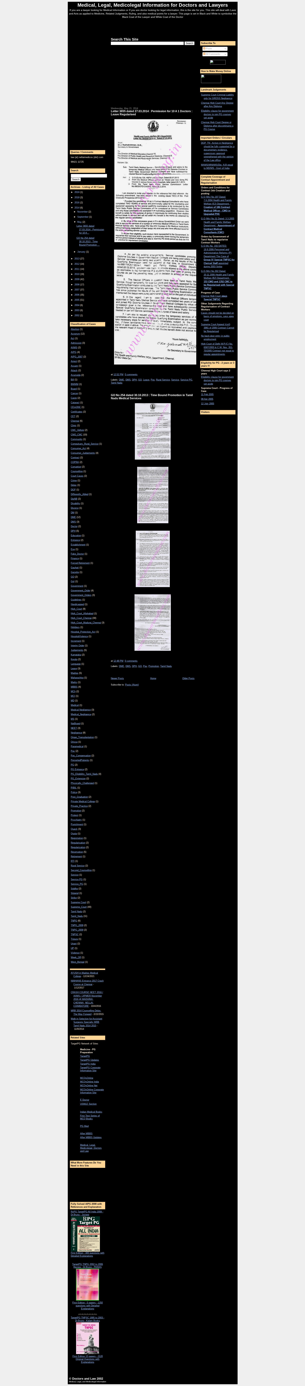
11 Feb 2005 (207, 394)
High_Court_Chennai (81, 618)
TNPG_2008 (77, 925)
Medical (75, 705)
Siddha (74, 888)
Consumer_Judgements (83, 453)
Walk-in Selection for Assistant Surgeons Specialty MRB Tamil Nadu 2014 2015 (86, 1022)
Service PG (77, 879)
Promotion (76, 810)
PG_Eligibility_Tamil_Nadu (84, 774)
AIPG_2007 (77, 356)
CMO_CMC (76, 434)
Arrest (74, 361)
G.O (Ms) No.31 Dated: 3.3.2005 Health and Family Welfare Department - (218, 225)
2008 (77, 284)
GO (72, 576)
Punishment (77, 824)
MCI (73, 696)
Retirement (76, 856)
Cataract (75, 402)
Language (76, 664)
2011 (77, 269)
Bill (72, 379)
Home (153, 678)
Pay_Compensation (81, 755)
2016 (77, 202)
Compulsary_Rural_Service (84, 443)
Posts (208, 48)
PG (72, 764)
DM (72, 512)
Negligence (76, 732)
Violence (75, 952)
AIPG (73, 352)
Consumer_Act (78, 448)
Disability (75, 503)
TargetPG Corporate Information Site (90, 1069)
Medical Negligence (81, 709)
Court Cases (77, 476)
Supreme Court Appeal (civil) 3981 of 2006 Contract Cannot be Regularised (217, 328)
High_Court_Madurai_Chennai (86, 622)
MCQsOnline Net (88, 1085)
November (82, 211)
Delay (74, 485)
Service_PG (77, 884)
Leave (74, 668)
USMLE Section (88, 1104)
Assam (74, 366)
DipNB (74, 499)
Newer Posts (117, 678)
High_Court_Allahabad (82, 613)
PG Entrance (77, 769)
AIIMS (74, 347)
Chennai (75, 421)
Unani (74, 943)
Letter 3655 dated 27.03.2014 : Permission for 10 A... (90, 229)
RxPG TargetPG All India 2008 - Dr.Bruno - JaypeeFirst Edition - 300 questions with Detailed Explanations (87, 1233)
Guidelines (76, 599)
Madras (74, 673)
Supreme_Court (79, 907)
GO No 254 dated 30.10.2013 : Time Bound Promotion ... (88, 241)
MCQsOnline (86, 1078)
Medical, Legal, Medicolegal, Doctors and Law (91, 1148)
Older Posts (188, 678)
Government (77, 586)
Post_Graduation (79, 797)
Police (74, 792)
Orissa (74, 742)
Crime (74, 480)
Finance (75, 558)
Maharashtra (77, 677)
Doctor (74, 526)
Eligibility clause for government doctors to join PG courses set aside (217, 114)
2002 (77, 315)
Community (76, 439)
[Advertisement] (152, 27)
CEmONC (76, 407)
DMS (73, 521)
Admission (76, 343)
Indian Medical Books (91, 1112)
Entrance (75, 540)
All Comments (212, 54)
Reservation (77, 852)
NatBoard (75, 723)
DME (73, 517)
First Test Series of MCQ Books (90, 1117)
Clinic (73, 425)
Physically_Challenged (82, 783)
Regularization (78, 847)
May (79, 222)
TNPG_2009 (77, 930)
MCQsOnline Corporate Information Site (92, 1091)
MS (72, 719)
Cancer (74, 393)
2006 (77, 294)
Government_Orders (81, 595)
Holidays (75, 627)
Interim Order (77, 645)
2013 (77, 258)
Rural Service (78, 865)
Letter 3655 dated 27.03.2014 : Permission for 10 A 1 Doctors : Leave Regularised (151, 113)
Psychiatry (76, 819)
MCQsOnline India (89, 1081)
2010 (77, 274)
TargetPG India (87, 1064)
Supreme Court (78, 902)
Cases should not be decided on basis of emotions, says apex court (217, 316)
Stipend (75, 893)
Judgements (77, 650)
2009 (77, 279)
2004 (77, 305)
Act (72, 338)
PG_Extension (78, 778)
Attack (74, 370)
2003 (77, 310)
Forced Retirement (80, 563)
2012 (77, 264)
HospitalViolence (79, 636)
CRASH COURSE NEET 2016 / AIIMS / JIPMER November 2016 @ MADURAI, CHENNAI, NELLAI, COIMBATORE (87, 999)
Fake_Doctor (77, 554)
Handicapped (77, 604)
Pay (73, 751)
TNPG (74, 920)
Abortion (75, 329)
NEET (74, 728)
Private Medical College (83, 801)
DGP (73, 489)
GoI (72, 581)
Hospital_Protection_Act (83, 631)
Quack (74, 829)
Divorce (75, 508)
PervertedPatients (80, 760)
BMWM (74, 384)
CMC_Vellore (77, 430)
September (83, 217)
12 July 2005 (207, 403)
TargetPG (85, 1056)
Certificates (76, 411)
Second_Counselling (81, 870)
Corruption (76, 466)
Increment (76, 641)
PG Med (84, 1126)
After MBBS (86, 1133)
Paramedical (77, 746)
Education (76, 535)
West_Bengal (77, 962)
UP (72, 948)
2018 (77, 197)
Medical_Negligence (81, 714)
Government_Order (80, 590)
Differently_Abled (79, 494)
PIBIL (74, 787)
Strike (74, 897)
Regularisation (78, 842)
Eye (73, 549)
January (81, 251)
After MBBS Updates (91, 1137)
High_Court (76, 609)
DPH (73, 531)
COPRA (75, 462)
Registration (77, 838)
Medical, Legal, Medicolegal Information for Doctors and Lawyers (152, 5)
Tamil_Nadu (77, 916)
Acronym (75, 333)
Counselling (77, 471)
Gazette (75, 572)
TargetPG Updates (89, 1060)
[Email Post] (138, 374)
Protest (74, 815)
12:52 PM (118, 374)
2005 (77, 300)
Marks (74, 682)
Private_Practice (79, 806)
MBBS (74, 687)
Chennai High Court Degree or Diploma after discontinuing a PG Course (217, 126)
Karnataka (76, 654)
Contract (75, 457)
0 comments (131, 374)
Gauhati (75, 567)
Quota (74, 833)
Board (74, 388)
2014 (77, 207)
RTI (72, 861)
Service (75, 875)
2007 (77, 289)
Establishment (78, 544)
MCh (73, 691)
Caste (74, 398)
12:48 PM (118, 661)
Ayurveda (75, 375)
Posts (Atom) (132, 684)
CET (73, 416)
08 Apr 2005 (207, 399)
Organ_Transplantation (82, 737)
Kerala (74, 659)
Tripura (74, 939)
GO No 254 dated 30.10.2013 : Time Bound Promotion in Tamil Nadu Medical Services (152, 396)
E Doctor (84, 1100)
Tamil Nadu (76, 911)
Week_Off (76, 957)
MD (72, 700)
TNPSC (75, 934)
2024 (77, 192)
